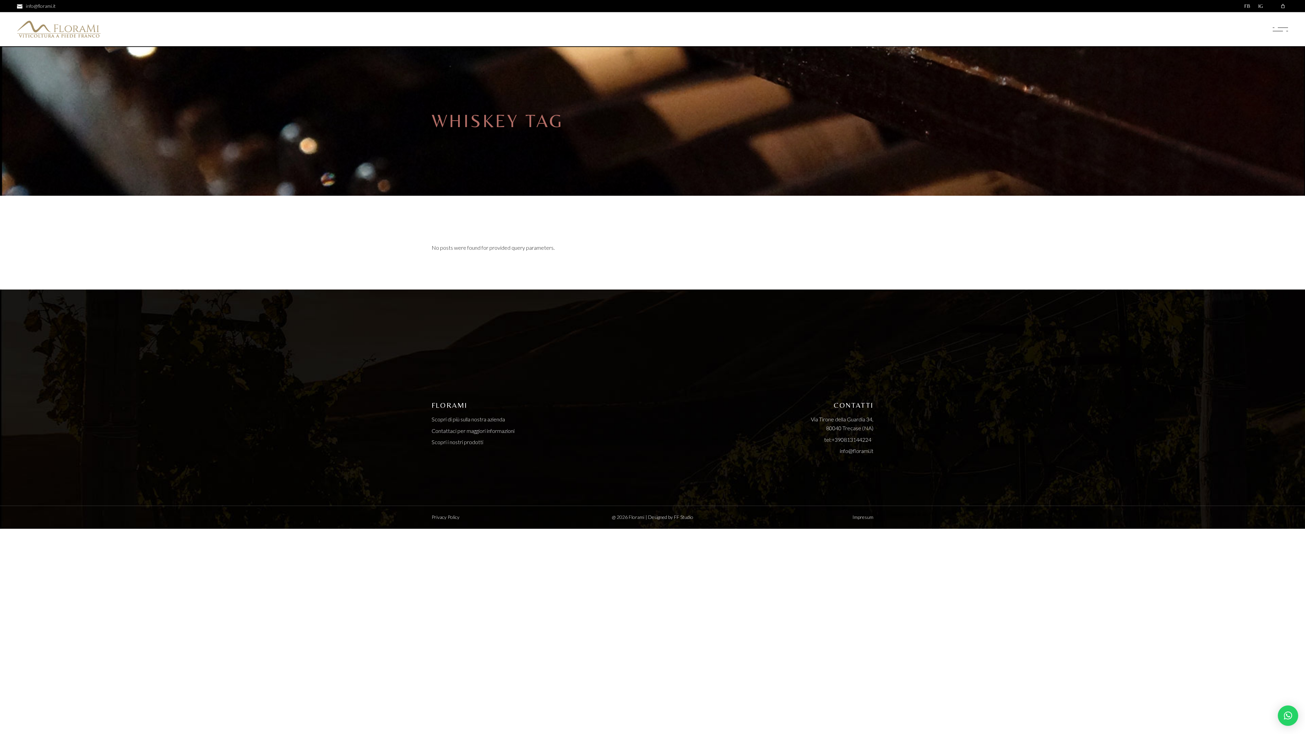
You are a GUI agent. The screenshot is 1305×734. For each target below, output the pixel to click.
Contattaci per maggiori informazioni (473, 430)
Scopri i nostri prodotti (457, 442)
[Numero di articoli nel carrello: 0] (1283, 6)
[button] (1288, 715)
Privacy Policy (445, 517)
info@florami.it (856, 451)
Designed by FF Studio (670, 517)
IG (1260, 6)
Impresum (862, 517)
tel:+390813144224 (848, 439)
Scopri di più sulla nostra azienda (468, 419)
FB (1247, 6)
